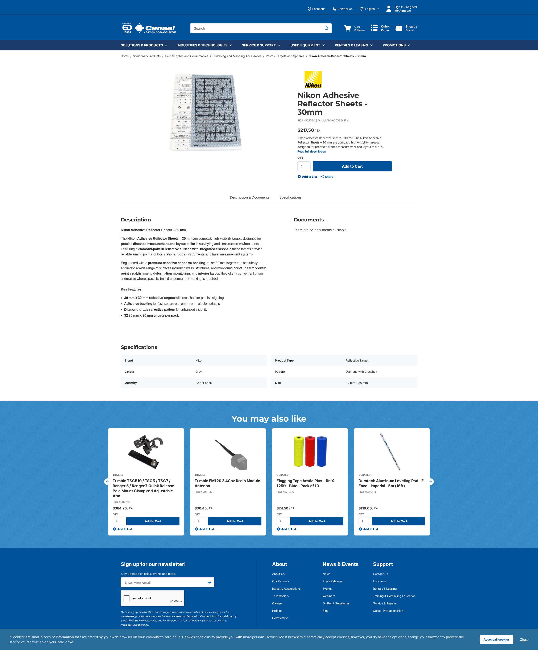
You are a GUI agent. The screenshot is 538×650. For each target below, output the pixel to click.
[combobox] (261, 28)
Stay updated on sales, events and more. (148, 573)
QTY (300, 157)
